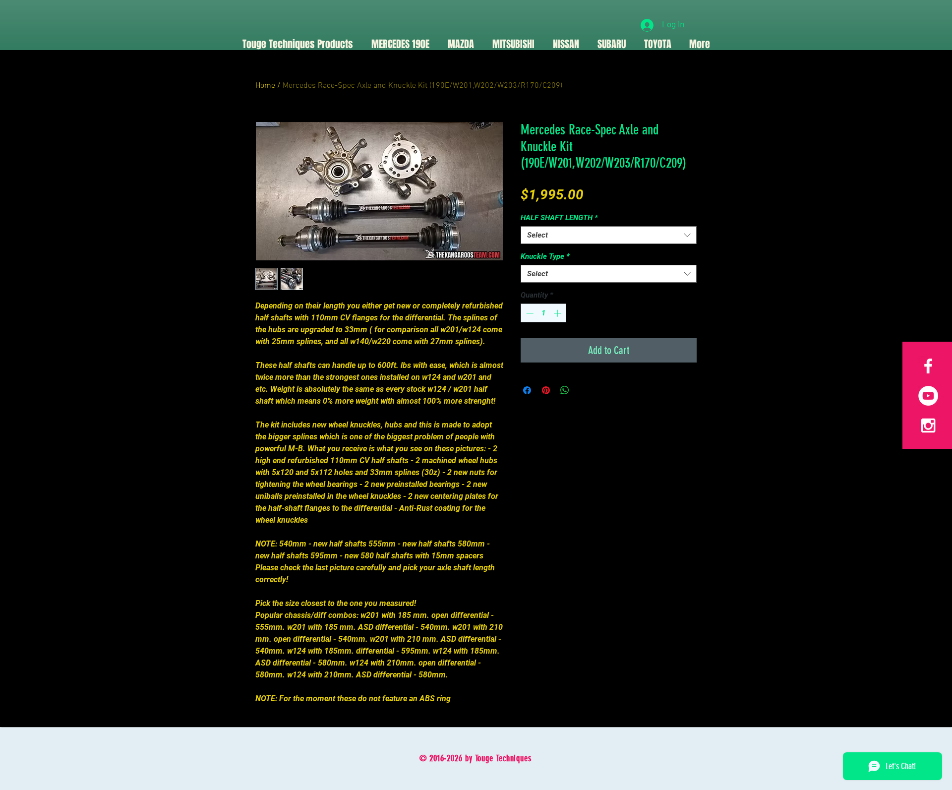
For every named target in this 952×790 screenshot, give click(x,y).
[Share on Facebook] (527, 390)
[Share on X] (584, 390)
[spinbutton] (544, 313)
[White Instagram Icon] (928, 425)
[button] (460, 44)
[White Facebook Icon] (928, 366)
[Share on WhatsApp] (565, 390)
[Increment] (558, 313)
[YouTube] (928, 396)
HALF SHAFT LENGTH (559, 217)
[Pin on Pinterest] (546, 390)
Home (265, 86)
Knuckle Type (545, 256)
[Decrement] (529, 313)
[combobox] (609, 235)
